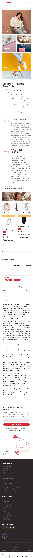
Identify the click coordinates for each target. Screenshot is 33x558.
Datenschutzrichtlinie (23, 430)
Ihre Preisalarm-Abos (8, 485)
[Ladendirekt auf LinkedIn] (13, 527)
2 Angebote (6, 216)
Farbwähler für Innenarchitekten (11, 487)
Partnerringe (6, 513)
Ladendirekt (7, 3)
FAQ (4, 476)
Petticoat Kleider (7, 503)
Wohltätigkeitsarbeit (8, 478)
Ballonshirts (6, 507)
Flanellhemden (6, 499)
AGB (4, 472)
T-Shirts (5, 509)
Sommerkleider (7, 505)
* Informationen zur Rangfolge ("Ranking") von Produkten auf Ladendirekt (16, 550)
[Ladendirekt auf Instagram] (6, 527)
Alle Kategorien (7, 519)
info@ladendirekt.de (16, 549)
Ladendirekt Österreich (9, 491)
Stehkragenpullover (8, 515)
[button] (2, 251)
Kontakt (5, 474)
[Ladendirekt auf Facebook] (3, 527)
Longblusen (6, 501)
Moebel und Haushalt (16, 293)
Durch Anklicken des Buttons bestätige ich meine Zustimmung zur (17, 429)
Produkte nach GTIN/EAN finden (11, 489)
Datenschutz (6, 470)
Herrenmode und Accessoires (18, 295)
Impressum (6, 468)
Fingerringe (6, 511)
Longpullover (6, 517)
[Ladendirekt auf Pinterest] (10, 527)
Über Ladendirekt (7, 466)
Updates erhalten (16, 424)
